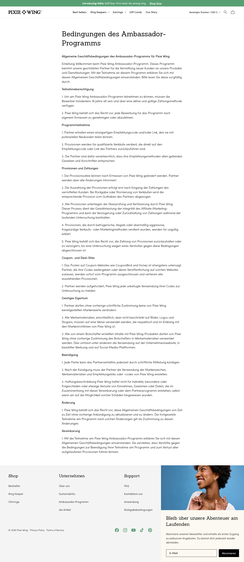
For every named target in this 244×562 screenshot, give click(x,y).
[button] (99, 12)
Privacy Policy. (37, 530)
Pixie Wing (22, 530)
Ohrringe (13, 501)
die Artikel (65, 509)
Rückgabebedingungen (138, 509)
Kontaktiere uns (133, 494)
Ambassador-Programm (73, 501)
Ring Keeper (15, 494)
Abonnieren (229, 553)
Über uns (64, 486)
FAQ (126, 486)
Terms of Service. (55, 530)
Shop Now (156, 3)
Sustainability (67, 494)
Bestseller (14, 486)
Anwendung (131, 501)
